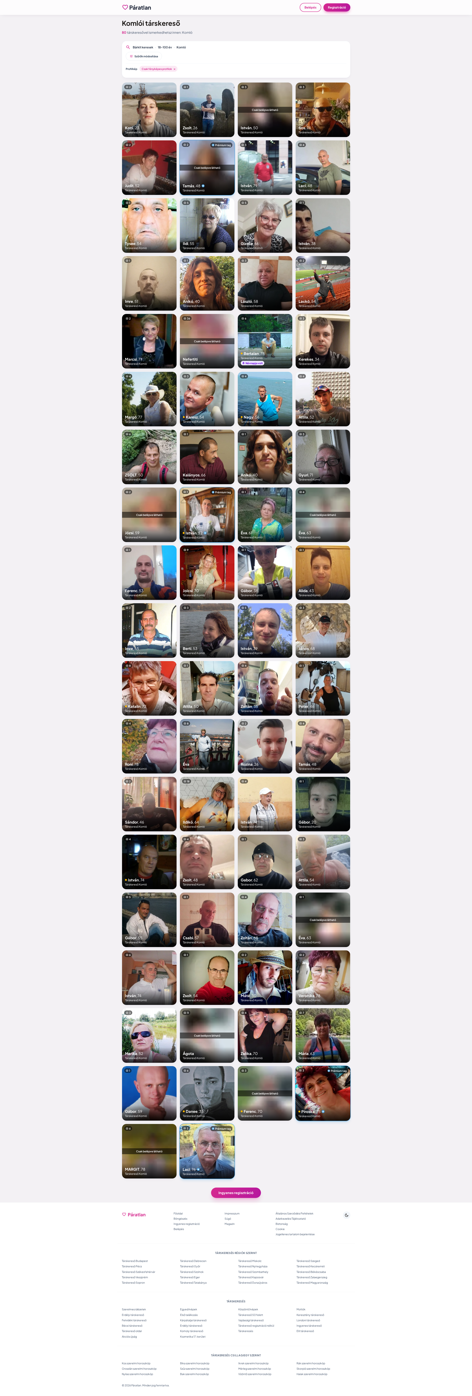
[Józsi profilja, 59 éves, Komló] (149, 515)
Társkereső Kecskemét (311, 1266)
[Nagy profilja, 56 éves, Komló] (265, 399)
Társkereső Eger (190, 1277)
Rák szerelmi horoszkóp (311, 1363)
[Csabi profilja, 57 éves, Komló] (207, 920)
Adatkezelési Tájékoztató (291, 1218)
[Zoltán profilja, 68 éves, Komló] (265, 920)
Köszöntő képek (248, 1309)
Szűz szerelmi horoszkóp (194, 1368)
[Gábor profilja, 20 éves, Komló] (323, 804)
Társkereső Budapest (135, 1260)
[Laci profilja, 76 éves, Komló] (207, 1151)
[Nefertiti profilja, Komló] (207, 341)
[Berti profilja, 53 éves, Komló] (207, 630)
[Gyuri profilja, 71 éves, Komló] (323, 457)
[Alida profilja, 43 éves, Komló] (323, 572)
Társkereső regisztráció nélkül (256, 1325)
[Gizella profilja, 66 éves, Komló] (265, 225)
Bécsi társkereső (132, 1325)
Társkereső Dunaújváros (252, 1282)
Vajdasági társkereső (251, 1320)
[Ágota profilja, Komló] (207, 1035)
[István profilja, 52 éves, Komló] (207, 514)
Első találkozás (189, 1314)
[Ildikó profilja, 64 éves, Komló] (207, 804)
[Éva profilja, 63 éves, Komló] (323, 515)
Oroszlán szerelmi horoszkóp (139, 1368)
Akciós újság (129, 1336)
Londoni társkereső (308, 1320)
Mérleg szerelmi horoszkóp (254, 1368)
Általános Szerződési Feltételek (294, 1213)
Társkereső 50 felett (250, 1314)
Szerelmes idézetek (134, 1309)
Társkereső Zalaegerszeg (312, 1277)
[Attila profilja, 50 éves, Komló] (207, 688)
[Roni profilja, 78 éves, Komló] (149, 746)
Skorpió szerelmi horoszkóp (313, 1368)
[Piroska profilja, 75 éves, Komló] (322, 1093)
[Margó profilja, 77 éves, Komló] (149, 399)
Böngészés (180, 1218)
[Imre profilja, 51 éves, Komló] (149, 283)
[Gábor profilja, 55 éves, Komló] (149, 920)
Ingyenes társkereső (309, 1325)
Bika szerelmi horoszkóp (194, 1363)
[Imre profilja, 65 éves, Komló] (149, 630)
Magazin (230, 1223)
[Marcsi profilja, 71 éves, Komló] (149, 341)
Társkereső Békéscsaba (311, 1271)
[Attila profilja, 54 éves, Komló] (323, 862)
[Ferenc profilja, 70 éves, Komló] (265, 1093)
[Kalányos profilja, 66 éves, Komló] (207, 457)
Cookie (280, 1229)
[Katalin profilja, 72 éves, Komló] (149, 688)
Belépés (310, 7)
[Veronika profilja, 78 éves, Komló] (323, 977)
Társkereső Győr (190, 1266)
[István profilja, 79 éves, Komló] (265, 167)
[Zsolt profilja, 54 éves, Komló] (207, 977)
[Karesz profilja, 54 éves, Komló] (207, 399)
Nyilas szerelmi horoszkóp (137, 1374)
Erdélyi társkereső (133, 1314)
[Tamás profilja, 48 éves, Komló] (207, 167)
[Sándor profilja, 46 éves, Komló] (149, 804)
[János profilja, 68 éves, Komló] (323, 630)
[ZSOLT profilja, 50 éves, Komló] (149, 457)
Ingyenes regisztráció (236, 1193)
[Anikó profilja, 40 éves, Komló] (207, 283)
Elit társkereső (305, 1331)
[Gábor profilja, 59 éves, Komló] (149, 1093)
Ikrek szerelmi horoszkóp (253, 1363)
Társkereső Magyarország (312, 1282)
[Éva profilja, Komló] (207, 746)
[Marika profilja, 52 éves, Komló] (149, 1035)
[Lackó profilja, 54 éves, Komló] (323, 283)
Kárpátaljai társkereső (193, 1320)
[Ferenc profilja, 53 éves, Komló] (149, 572)
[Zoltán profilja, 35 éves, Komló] (265, 688)
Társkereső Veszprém (135, 1277)
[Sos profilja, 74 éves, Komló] (323, 110)
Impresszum (232, 1213)
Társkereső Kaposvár (251, 1277)
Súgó (228, 1218)
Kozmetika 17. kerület (192, 1336)
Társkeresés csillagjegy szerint (236, 1355)
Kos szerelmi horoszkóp (136, 1363)
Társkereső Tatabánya (193, 1282)
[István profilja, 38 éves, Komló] (323, 225)
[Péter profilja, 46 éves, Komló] (323, 688)
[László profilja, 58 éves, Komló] (265, 283)
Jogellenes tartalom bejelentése (295, 1234)
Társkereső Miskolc (250, 1260)
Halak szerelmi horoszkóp (312, 1374)
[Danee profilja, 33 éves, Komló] (207, 1093)
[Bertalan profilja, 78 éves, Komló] (265, 341)
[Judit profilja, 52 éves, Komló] (149, 167)
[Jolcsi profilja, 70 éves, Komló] (207, 572)
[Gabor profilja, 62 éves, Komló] (265, 862)
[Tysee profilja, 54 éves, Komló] (149, 225)
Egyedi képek (188, 1309)
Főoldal (178, 1213)
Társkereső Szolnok (192, 1271)
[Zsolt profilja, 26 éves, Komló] (207, 110)
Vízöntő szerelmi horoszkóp (254, 1374)
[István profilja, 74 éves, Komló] (265, 804)
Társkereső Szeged (308, 1260)
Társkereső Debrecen (193, 1260)
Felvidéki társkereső (134, 1320)
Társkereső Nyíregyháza (252, 1266)
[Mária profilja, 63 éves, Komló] (323, 1035)
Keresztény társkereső (310, 1314)
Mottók (301, 1309)
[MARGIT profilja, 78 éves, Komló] (149, 1151)
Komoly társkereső (191, 1331)
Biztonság (282, 1223)
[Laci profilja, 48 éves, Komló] (323, 167)
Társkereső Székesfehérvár (138, 1271)
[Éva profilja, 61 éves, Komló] (265, 515)
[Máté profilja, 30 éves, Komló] (265, 977)
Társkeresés (245, 1331)
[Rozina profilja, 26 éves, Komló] (265, 746)
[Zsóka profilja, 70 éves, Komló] (265, 1035)
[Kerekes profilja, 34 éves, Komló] (323, 341)
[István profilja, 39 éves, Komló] (265, 630)
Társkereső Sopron (133, 1282)
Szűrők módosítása (144, 56)
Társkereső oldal (132, 1331)
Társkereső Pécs (132, 1266)
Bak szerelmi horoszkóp (194, 1374)
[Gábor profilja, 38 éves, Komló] (265, 572)
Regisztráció (337, 7)
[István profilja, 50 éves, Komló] (265, 110)
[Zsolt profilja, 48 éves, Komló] (207, 862)
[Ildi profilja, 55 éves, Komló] (207, 225)
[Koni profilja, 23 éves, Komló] (149, 110)
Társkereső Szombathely (253, 1271)
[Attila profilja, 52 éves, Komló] (323, 399)
